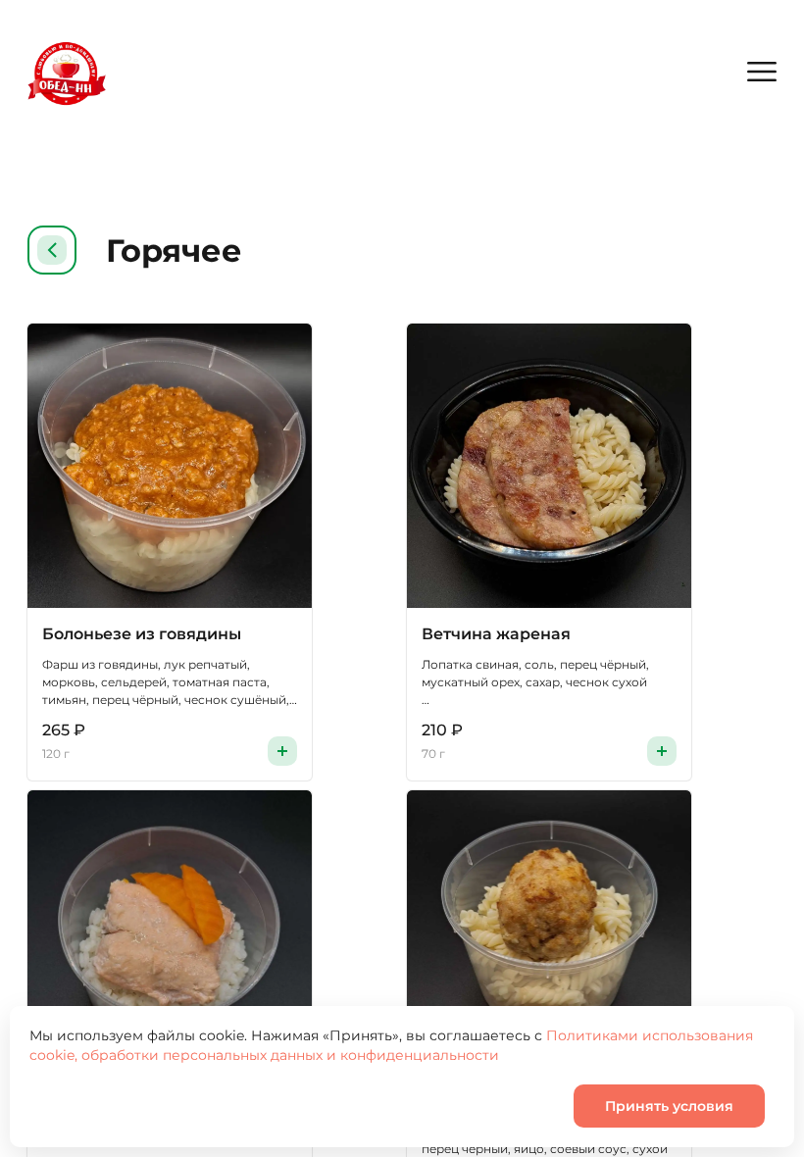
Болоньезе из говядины (141, 634)
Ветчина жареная (496, 634)
